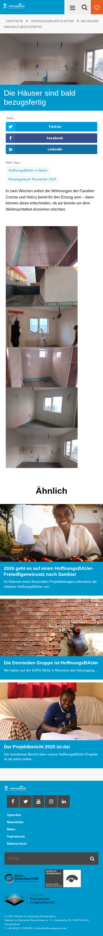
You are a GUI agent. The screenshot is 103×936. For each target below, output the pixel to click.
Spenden (14, 815)
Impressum (16, 836)
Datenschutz (17, 843)
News (11, 829)
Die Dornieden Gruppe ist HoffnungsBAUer (51, 662)
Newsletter (15, 822)
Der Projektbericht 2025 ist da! (37, 746)
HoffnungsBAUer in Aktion (27, 170)
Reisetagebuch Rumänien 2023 (32, 179)
